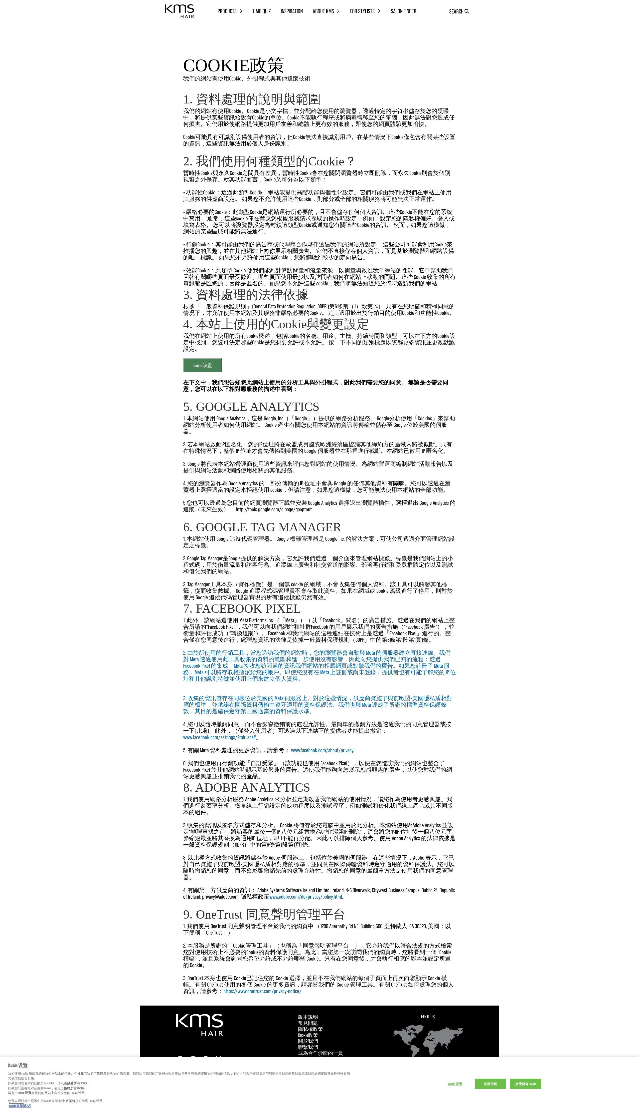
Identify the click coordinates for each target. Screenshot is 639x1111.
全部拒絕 (490, 1084)
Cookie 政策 (16, 1106)
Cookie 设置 (202, 365)
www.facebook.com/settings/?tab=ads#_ (220, 736)
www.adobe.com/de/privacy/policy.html (305, 896)
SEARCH (456, 11)
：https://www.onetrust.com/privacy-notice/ (260, 990)
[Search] (467, 11)
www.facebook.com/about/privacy (322, 749)
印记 (27, 1106)
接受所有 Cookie (525, 1084)
